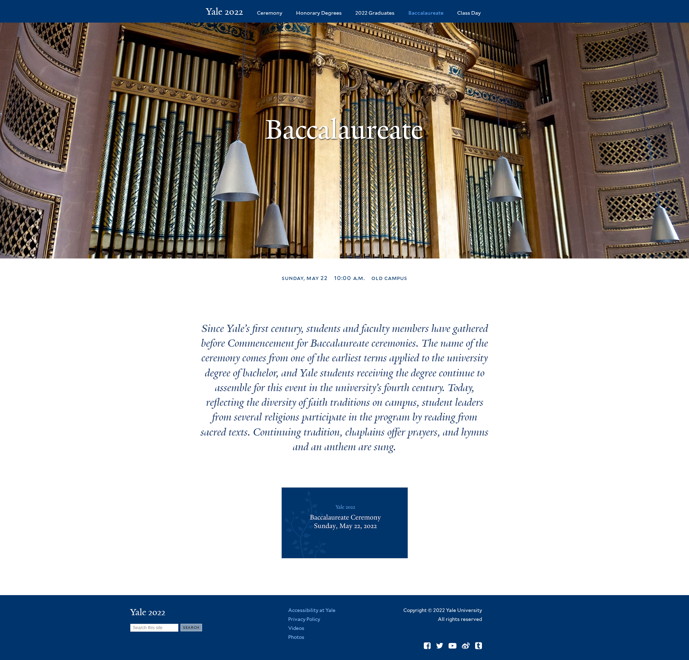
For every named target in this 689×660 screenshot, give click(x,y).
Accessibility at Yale (312, 610)
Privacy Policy (304, 619)
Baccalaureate (426, 13)
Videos (296, 628)
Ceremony (269, 13)
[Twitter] (439, 646)
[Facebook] (427, 646)
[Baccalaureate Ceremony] (345, 552)
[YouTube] (452, 646)
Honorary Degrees (319, 13)
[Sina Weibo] (466, 646)
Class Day (469, 13)
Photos (296, 637)
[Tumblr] (478, 646)
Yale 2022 (224, 11)
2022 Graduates (374, 13)
